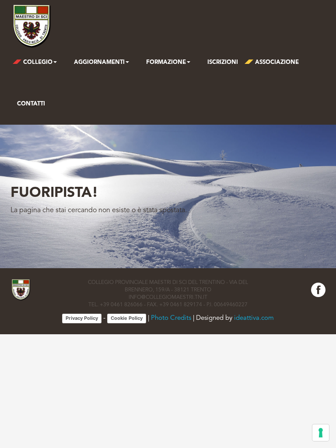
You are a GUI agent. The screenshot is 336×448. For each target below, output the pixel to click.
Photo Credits (171, 318)
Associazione (276, 62)
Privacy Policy (82, 318)
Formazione (165, 62)
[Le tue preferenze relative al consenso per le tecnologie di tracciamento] (320, 432)
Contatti (31, 104)
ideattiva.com (254, 318)
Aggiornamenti (98, 62)
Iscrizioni (222, 62)
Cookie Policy (127, 318)
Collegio (36, 62)
